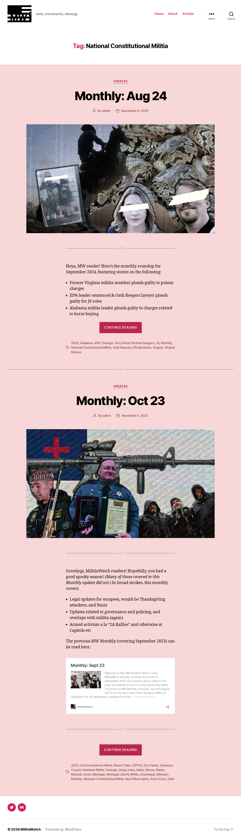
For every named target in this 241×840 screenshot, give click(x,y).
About (173, 14)
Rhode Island (142, 347)
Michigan (99, 774)
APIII (97, 343)
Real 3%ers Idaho (137, 779)
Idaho (140, 770)
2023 (75, 765)
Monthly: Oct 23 (120, 400)
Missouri (162, 774)
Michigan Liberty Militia (123, 774)
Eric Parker (151, 765)
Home (158, 14)
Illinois (150, 770)
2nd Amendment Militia (96, 765)
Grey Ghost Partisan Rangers (134, 343)
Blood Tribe (122, 765)
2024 (75, 343)
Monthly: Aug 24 (120, 95)
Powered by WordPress (63, 829)
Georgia (107, 343)
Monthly (166, 343)
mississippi (147, 774)
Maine (160, 770)
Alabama (86, 343)
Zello (170, 779)
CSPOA (137, 765)
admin (106, 111)
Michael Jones (81, 774)
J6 (157, 343)
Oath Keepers (122, 347)
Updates (120, 81)
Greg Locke (127, 770)
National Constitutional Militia (91, 347)
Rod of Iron (158, 779)
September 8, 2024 (134, 111)
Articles (188, 14)
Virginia (158, 347)
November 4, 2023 (135, 415)
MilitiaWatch (31, 829)
